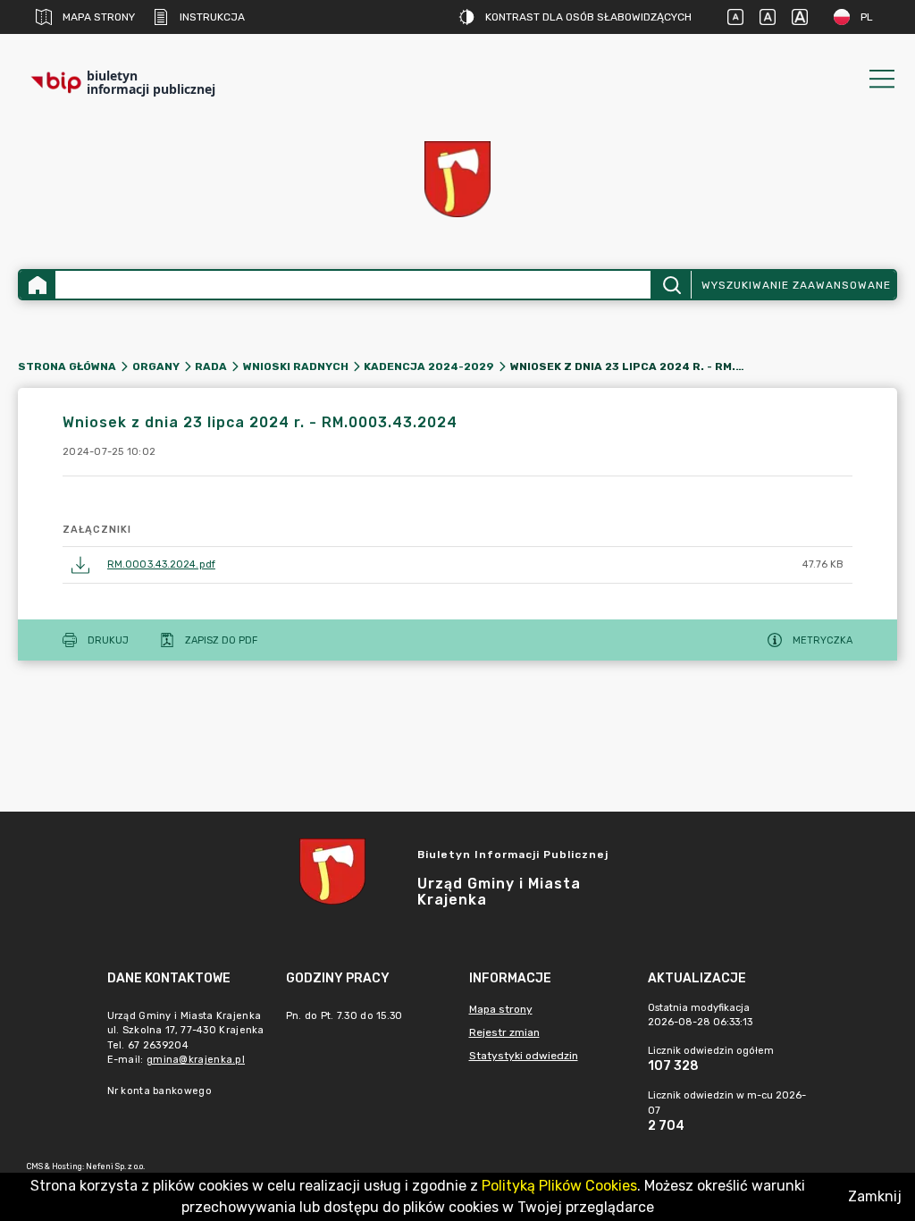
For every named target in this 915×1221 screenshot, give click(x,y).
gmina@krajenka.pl (196, 1059)
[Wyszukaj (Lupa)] (671, 285)
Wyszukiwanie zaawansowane (796, 285)
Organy (156, 366)
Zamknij (875, 1196)
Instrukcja (212, 17)
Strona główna (67, 366)
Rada (211, 366)
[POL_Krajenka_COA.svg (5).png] (457, 179)
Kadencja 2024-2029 (429, 366)
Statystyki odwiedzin (523, 1055)
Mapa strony (99, 17)
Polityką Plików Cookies (559, 1185)
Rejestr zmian (504, 1032)
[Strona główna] (37, 284)
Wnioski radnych (295, 366)
